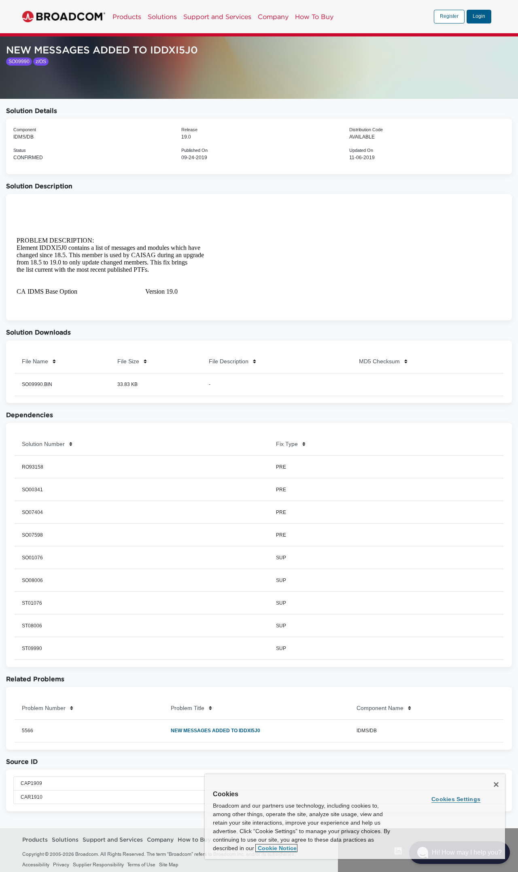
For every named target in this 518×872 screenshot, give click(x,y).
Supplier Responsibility (98, 865)
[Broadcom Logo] (63, 17)
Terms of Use (141, 865)
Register (449, 16)
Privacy (61, 865)
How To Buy (314, 17)
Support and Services (217, 17)
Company (273, 17)
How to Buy (194, 840)
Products (127, 17)
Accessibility (35, 865)
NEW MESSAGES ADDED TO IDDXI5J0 (215, 730)
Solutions (162, 17)
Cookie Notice (276, 848)
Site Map (168, 865)
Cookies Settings (455, 799)
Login (479, 16)
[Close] (496, 784)
